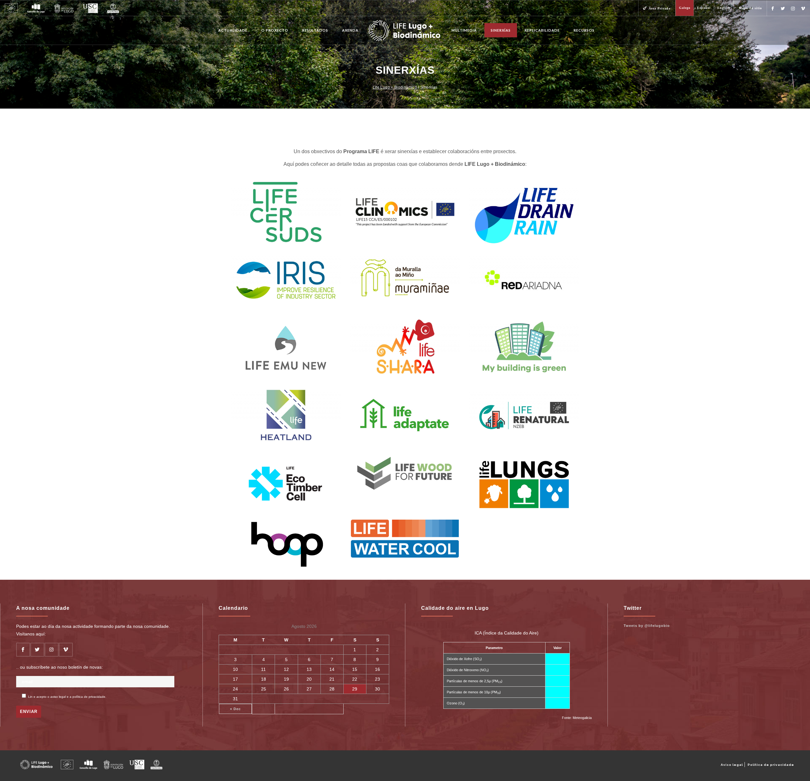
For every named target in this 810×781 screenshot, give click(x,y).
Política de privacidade (771, 764)
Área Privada (659, 8)
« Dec (235, 709)
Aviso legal (732, 764)
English (723, 7)
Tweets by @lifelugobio (647, 626)
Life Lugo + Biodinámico (395, 87)
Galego (684, 7)
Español (704, 7)
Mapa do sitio (750, 8)
